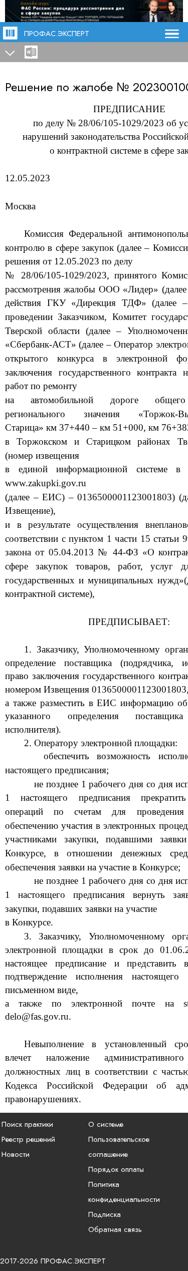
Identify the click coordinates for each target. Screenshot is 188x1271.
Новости (16, 1154)
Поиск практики (27, 1124)
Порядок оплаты (116, 1169)
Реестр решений (28, 1139)
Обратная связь (115, 1229)
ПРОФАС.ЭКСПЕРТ (56, 33)
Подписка (104, 1214)
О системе (105, 1124)
